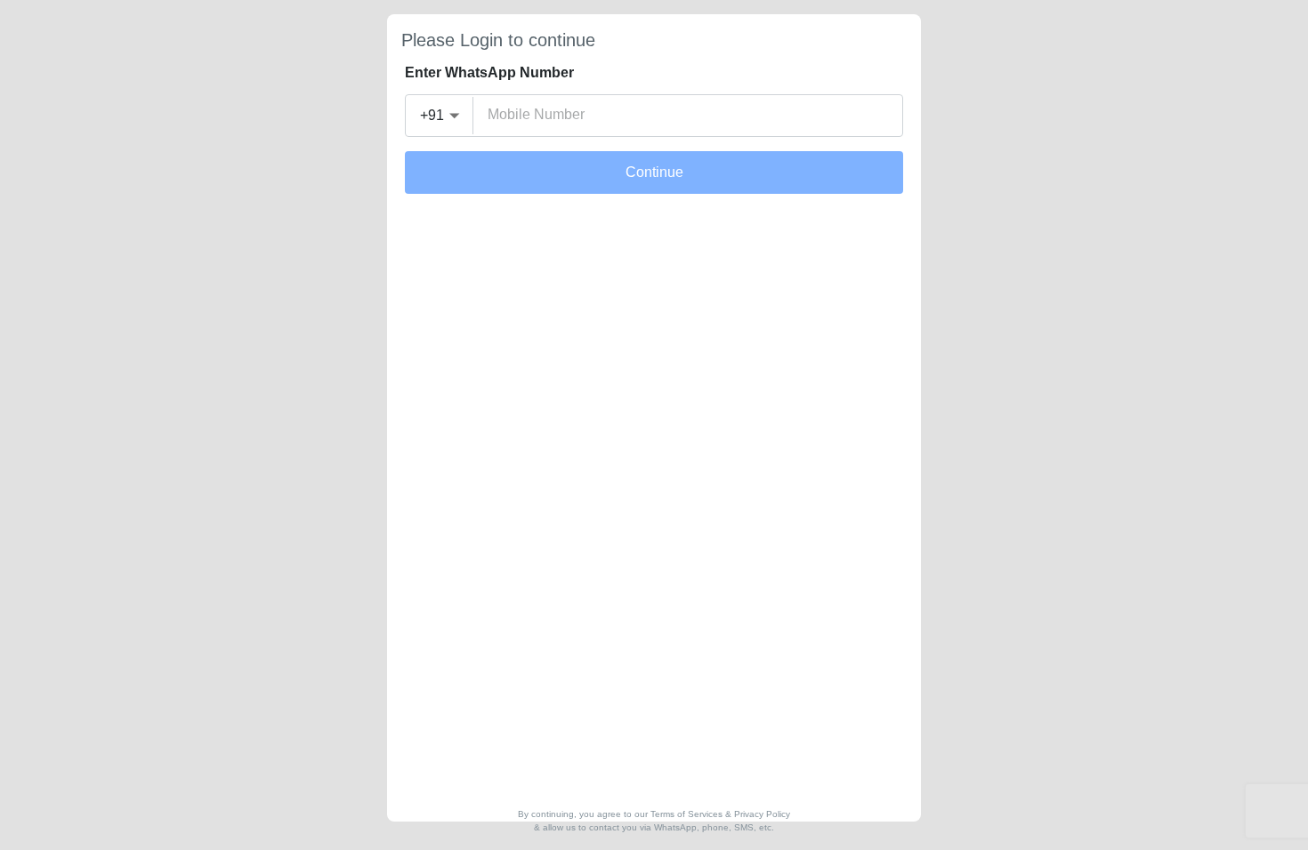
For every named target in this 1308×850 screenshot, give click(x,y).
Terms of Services (686, 814)
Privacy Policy (762, 814)
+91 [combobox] (432, 115)
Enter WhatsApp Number (489, 72)
